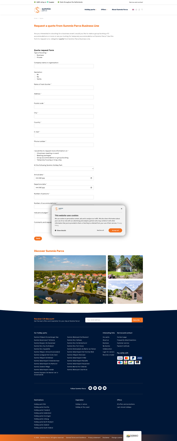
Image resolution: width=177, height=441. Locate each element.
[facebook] (95, 388)
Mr (38, 74)
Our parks (106, 337)
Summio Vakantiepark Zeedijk (44, 369)
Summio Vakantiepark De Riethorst (45, 363)
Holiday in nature (81, 404)
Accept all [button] (115, 230)
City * (36, 113)
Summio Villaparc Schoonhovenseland (47, 352)
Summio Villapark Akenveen (76, 355)
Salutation (38, 72)
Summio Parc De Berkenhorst (77, 343)
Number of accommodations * (45, 203)
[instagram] (90, 388)
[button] (60, 230)
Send (38, 238)
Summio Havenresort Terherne (44, 340)
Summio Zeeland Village (42, 366)
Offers (103, 9)
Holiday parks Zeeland (41, 425)
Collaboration (107, 349)
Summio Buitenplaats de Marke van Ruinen (81, 349)
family (39, 79)
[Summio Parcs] (50, 9)
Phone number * (40, 141)
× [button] (121, 208)
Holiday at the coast (83, 407)
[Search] (142, 9)
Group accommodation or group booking (52, 158)
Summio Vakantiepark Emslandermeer (47, 360)
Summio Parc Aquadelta (42, 349)
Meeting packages (44, 155)
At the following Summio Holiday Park (48, 165)
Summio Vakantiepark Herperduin (78, 363)
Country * (37, 122)
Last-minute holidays (124, 407)
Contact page (122, 337)
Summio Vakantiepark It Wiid (76, 358)
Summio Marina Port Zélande (77, 366)
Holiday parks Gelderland (42, 413)
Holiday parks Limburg (41, 419)
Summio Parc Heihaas (74, 340)
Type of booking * (40, 53)
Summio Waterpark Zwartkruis (77, 369)
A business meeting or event (48, 153)
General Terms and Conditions (76, 437)
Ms (38, 77)
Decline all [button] (100, 230)
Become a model (108, 355)
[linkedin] (100, 388)
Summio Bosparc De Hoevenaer (44, 343)
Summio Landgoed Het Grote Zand (45, 355)
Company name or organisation (46, 63)
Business (40, 55)
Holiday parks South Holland (43, 428)
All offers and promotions (126, 404)
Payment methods (123, 346)
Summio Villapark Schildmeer (43, 358)
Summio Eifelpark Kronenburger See (46, 337)
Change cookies (117, 437)
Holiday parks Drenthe (41, 407)
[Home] (136, 9)
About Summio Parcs (120, 9)
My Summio (106, 346)
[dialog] (88, 220)
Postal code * (39, 103)
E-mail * (37, 132)
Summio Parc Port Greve (75, 346)
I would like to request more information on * (51, 151)
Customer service (123, 343)
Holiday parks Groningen (42, 416)
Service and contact (136, 2)
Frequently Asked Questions (126, 340)
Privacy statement (94, 437)
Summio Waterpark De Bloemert (78, 337)
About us (106, 340)
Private (39, 57)
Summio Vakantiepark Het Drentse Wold (80, 352)
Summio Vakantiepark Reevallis (77, 360)
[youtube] (104, 388)
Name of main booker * (43, 84)
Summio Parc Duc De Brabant (44, 346)
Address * (37, 94)
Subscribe (136, 320)
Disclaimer (106, 437)
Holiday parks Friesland (42, 410)
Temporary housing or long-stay (49, 160)
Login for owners (108, 352)
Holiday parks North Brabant (43, 422)
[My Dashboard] (139, 9)
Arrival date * (39, 175)
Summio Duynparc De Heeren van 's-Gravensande (46, 373)
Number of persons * (42, 194)
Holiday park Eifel (40, 404)
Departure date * (40, 184)
